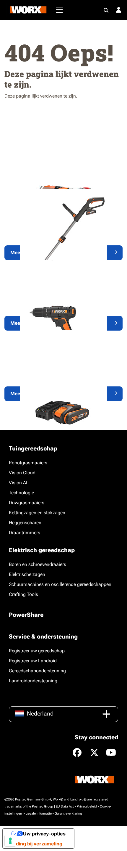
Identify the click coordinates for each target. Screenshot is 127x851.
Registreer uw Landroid (33, 661)
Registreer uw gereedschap (37, 651)
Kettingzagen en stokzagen (37, 512)
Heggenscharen (25, 522)
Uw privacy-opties (44, 834)
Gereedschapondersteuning (37, 671)
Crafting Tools (23, 594)
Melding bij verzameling (34, 844)
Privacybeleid (87, 806)
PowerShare (26, 614)
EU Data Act (65, 806)
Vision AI (18, 482)
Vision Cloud (22, 472)
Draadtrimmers (24, 532)
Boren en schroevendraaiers (37, 564)
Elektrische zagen (27, 574)
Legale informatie (39, 813)
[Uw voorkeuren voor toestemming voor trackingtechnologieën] (10, 840)
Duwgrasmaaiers (26, 502)
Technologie (21, 492)
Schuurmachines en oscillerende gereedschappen (60, 584)
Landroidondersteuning (33, 681)
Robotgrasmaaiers (28, 462)
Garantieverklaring (68, 813)
